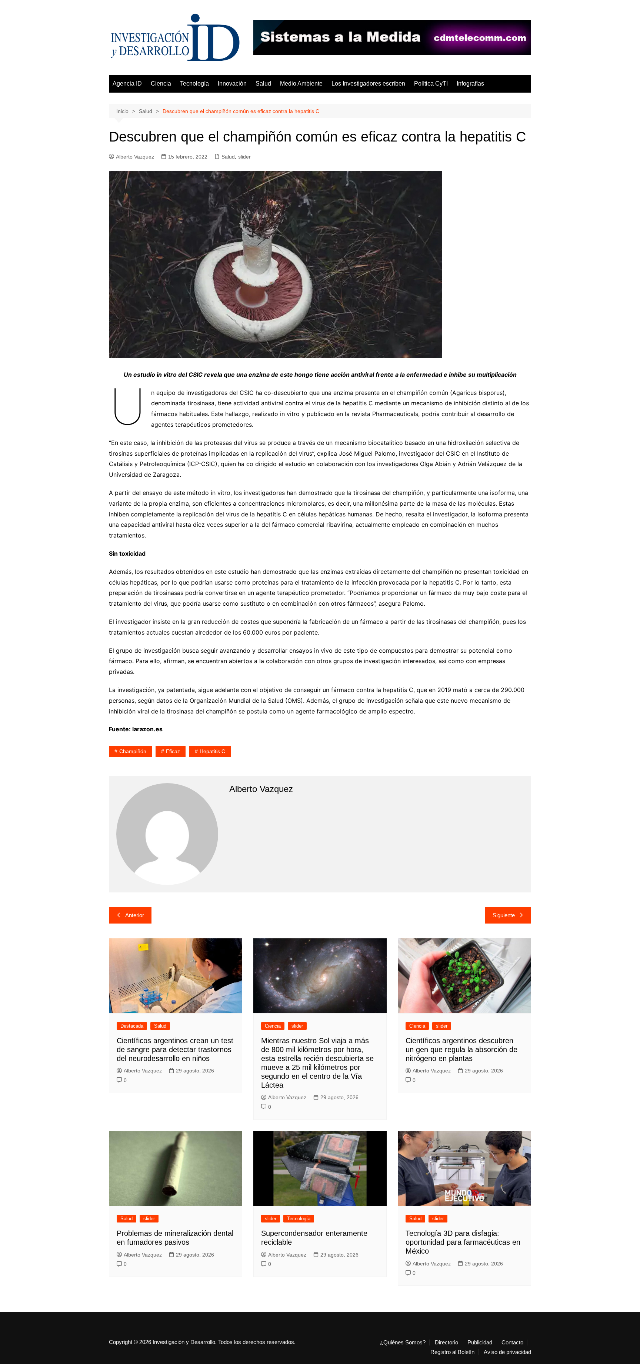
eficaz (173, 751)
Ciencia (161, 83)
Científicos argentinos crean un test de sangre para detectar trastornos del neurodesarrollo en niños (175, 1049)
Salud (263, 83)
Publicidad (479, 1342)
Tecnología (194, 83)
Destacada (131, 1026)
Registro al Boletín (452, 1352)
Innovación (232, 83)
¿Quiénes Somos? (403, 1342)
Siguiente (504, 915)
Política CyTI (431, 83)
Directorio (446, 1342)
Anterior (134, 915)
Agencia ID (127, 83)
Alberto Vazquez (135, 157)
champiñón (132, 751)
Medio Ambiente (301, 83)
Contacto (512, 1342)
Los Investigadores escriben (368, 83)
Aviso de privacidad (507, 1352)
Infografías (470, 83)
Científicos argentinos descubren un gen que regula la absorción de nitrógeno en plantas (461, 1049)
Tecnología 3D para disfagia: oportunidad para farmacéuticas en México (463, 1242)
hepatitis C (212, 751)
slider (244, 157)
